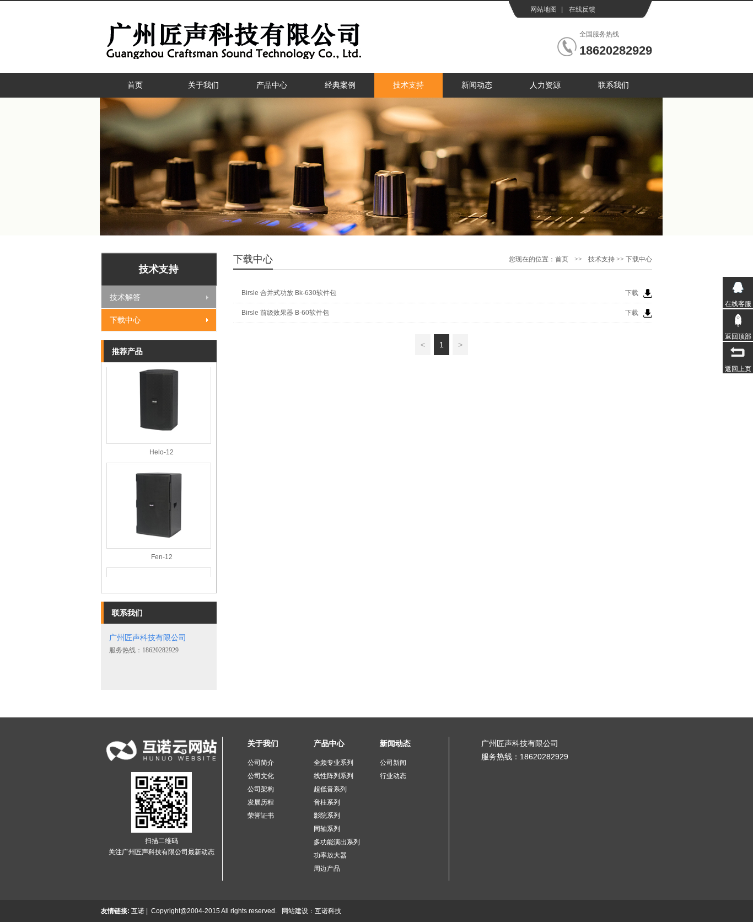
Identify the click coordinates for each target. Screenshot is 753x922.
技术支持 (408, 85)
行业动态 (393, 776)
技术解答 (125, 297)
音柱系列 (327, 802)
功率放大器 (330, 855)
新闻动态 (476, 85)
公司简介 (261, 762)
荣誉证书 (261, 815)
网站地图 (543, 9)
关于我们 (203, 85)
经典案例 (340, 85)
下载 (631, 293)
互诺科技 (328, 911)
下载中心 (125, 319)
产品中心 (271, 85)
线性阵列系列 (333, 776)
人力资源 (545, 85)
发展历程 (261, 802)
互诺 (137, 911)
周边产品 (327, 868)
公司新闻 (393, 762)
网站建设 (295, 911)
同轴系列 (327, 829)
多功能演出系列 (337, 842)
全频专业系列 (333, 762)
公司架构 (261, 789)
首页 (135, 85)
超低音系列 (330, 789)
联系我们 (613, 85)
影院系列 (327, 815)
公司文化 (261, 776)
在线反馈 (582, 9)
